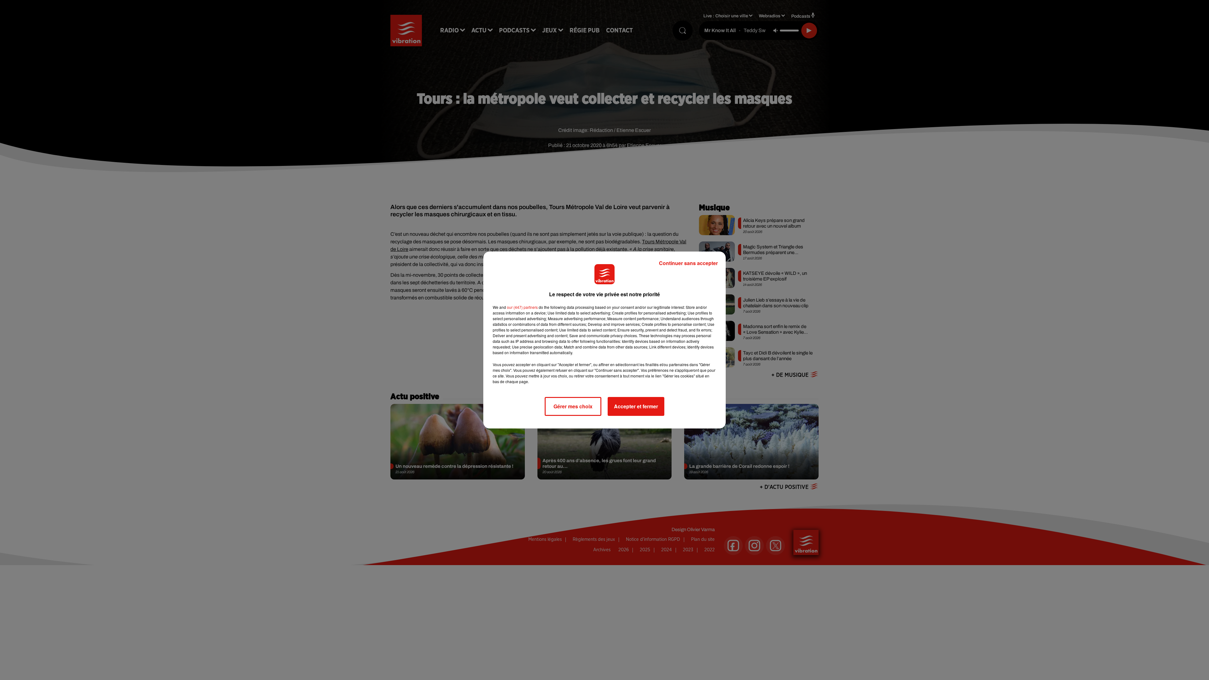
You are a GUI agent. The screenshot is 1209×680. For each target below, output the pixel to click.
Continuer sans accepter (688, 263)
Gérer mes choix (573, 406)
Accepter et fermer (636, 406)
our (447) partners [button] (522, 307)
